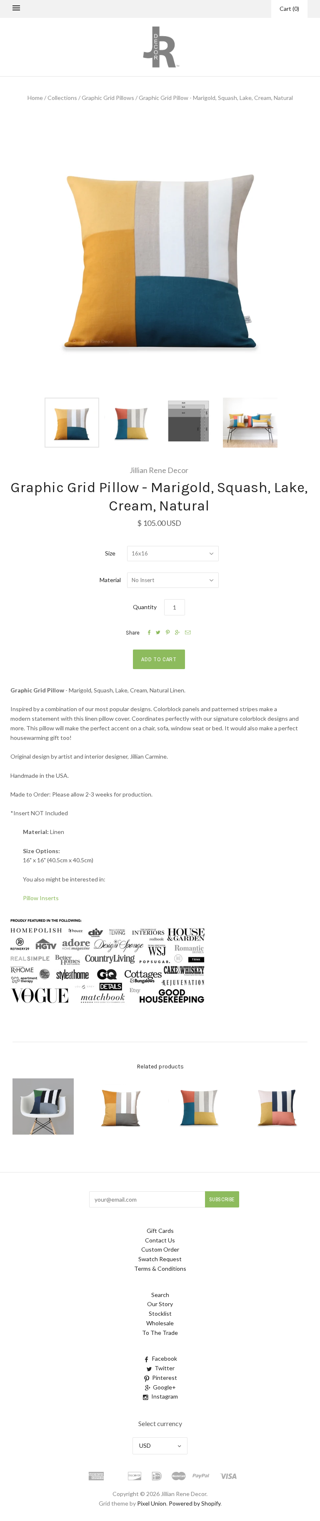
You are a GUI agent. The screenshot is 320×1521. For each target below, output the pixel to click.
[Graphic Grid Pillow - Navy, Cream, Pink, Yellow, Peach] (277, 1106)
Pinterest (164, 1377)
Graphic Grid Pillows (108, 97)
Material (110, 579)
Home (35, 97)
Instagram (164, 1396)
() (289, 8)
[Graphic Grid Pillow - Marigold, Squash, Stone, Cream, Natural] (121, 1106)
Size (110, 553)
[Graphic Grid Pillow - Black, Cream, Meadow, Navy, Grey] (43, 1106)
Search (160, 1294)
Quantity (145, 606)
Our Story (160, 1303)
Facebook (164, 1358)
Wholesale (160, 1323)
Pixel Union (151, 1503)
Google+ (164, 1387)
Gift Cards (160, 1230)
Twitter (165, 1368)
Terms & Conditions (160, 1268)
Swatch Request (160, 1258)
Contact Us (160, 1240)
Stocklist (160, 1313)
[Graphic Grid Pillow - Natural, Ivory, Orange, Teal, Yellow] (199, 1106)
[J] (110, 1007)
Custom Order (160, 1249)
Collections (62, 97)
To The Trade (160, 1332)
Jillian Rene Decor (159, 470)
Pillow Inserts (41, 897)
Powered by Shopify (194, 1503)
